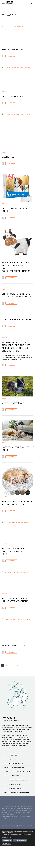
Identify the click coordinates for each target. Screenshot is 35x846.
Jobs (3, 828)
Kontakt (29, 826)
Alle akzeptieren (7, 840)
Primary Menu (31, 3)
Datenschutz (13, 826)
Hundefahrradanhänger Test (15, 763)
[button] (3, 56)
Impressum (5, 826)
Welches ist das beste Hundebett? (17, 792)
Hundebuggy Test (10, 759)
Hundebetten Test (11, 755)
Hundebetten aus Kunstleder (15, 780)
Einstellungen (21, 834)
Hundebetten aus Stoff (13, 784)
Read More (11, 56)
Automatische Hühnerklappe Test (17, 771)
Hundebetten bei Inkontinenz (15, 788)
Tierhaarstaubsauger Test (14, 767)
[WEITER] (17, 665)
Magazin (4, 45)
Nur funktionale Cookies (20, 840)
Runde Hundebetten (11, 776)
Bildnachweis (22, 826)
